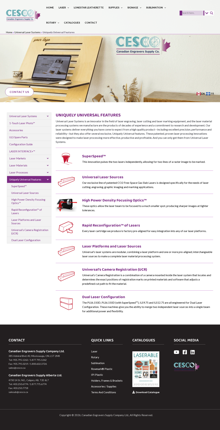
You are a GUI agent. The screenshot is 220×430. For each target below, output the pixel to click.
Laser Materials (18, 165)
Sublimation (154, 7)
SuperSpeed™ (19, 186)
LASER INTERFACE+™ (22, 151)
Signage (132, 7)
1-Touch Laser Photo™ (22, 123)
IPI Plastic (97, 374)
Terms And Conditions (103, 392)
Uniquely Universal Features (25, 179)
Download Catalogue (148, 392)
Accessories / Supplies (103, 386)
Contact (91, 22)
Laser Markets (17, 158)
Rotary (51, 22)
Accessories (16, 130)
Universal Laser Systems (27, 32)
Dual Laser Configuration (25, 240)
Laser (62, 7)
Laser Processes (18, 172)
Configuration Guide (21, 144)
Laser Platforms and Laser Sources (26, 221)
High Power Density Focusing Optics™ (28, 201)
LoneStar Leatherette (89, 7)
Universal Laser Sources (25, 192)
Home (50, 7)
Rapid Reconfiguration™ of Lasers (26, 211)
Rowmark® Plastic (101, 368)
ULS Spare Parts (18, 137)
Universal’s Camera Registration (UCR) (29, 231)
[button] (67, 7)
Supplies (113, 7)
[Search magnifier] (211, 13)
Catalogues (72, 22)
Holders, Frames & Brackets (107, 380)
